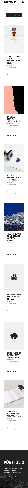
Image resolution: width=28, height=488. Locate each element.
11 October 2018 (9, 65)
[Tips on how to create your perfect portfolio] (14, 100)
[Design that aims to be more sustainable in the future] (14, 39)
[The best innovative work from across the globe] (14, 277)
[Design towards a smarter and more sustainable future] (14, 394)
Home (9, 15)
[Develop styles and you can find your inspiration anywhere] (14, 217)
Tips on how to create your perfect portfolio (13, 119)
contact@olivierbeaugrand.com (12, 472)
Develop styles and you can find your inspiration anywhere (13, 237)
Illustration (9, 67)
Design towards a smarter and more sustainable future (13, 413)
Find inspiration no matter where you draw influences (13, 355)
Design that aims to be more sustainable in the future (13, 59)
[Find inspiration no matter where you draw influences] (14, 336)
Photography (15, 67)
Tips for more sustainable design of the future (13, 177)
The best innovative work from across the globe (13, 296)
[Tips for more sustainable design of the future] (14, 158)
